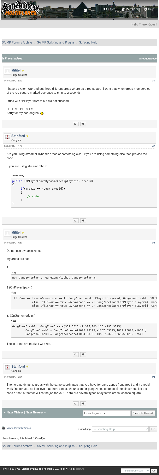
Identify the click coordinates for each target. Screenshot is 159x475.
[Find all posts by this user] (76, 124)
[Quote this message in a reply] (83, 124)
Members (131, 9)
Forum (91, 10)
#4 (153, 376)
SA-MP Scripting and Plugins (56, 42)
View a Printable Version (19, 427)
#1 (153, 80)
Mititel (15, 70)
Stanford (18, 135)
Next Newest (34, 412)
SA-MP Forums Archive (17, 42)
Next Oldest (15, 412)
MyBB (17, 469)
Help (150, 9)
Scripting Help (88, 42)
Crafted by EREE (30, 469)
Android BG (50, 469)
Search (110, 9)
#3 (153, 242)
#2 (153, 146)
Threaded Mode (148, 58)
